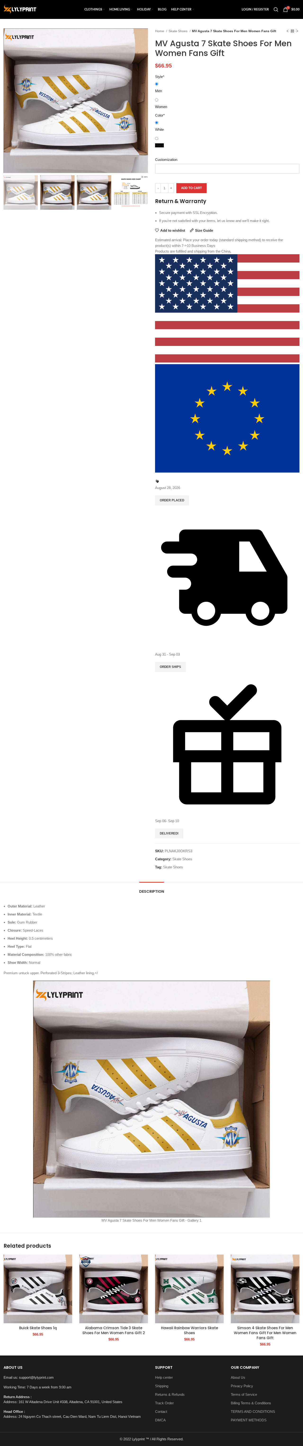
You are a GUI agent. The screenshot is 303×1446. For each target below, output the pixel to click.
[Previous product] (287, 31)
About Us (238, 1377)
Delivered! (169, 833)
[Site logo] (20, 9)
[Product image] (38, 1289)
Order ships (170, 667)
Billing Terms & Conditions (251, 1403)
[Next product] (297, 31)
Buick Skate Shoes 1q (38, 1327)
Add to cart (191, 188)
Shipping (161, 1386)
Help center (164, 1377)
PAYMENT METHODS (249, 1420)
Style (159, 77)
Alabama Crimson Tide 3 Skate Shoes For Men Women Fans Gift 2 (113, 1330)
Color (160, 115)
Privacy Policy (242, 1386)
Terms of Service (244, 1394)
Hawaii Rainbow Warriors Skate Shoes (189, 1330)
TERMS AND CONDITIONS (253, 1412)
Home (160, 31)
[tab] (151, 889)
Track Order (164, 1403)
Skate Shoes (178, 31)
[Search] (276, 9)
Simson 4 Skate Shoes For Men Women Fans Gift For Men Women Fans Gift (265, 1332)
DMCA (160, 1420)
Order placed (172, 500)
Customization (166, 160)
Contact (161, 1412)
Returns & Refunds (170, 1394)
